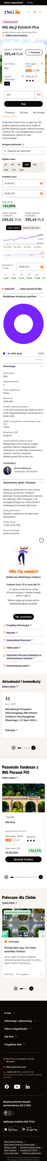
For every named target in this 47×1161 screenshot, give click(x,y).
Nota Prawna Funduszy (13, 1141)
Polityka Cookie (10, 1147)
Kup (23, 103)
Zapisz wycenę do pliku (31, 288)
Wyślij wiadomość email (16, 1067)
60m (6, 170)
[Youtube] (17, 1087)
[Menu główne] (41, 11)
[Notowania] (34, 11)
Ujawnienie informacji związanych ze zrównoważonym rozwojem (24, 656)
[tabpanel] (23, 130)
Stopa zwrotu (14, 227)
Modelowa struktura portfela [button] (19, 296)
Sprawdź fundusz (23, 859)
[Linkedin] (28, 1087)
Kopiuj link (9, 288)
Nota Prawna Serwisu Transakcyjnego (19, 1144)
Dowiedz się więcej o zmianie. (23, 603)
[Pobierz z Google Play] (30, 1129)
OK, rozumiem (24, 616)
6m (19, 164)
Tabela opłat (13, 647)
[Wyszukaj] (28, 11)
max (22, 170)
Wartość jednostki (31, 227)
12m (27, 164)
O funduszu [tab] (10, 112)
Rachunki (11, 632)
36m (35, 164)
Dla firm (9, 1036)
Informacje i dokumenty (18, 1020)
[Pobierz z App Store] (11, 1129)
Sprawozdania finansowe (18, 640)
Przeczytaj (23, 730)
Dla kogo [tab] (24, 112)
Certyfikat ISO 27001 (28, 1150)
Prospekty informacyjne (18, 625)
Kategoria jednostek (11, 144)
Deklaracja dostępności (31, 1153)
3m (12, 164)
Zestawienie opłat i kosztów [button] (19, 482)
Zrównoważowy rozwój (17, 665)
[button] (23, 183)
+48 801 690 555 (13, 1072)
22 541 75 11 (28, 1072)
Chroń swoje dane (11, 1153)
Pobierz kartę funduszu (16, 35)
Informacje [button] (9, 366)
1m (5, 164)
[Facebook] (7, 1087)
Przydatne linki (13, 1044)
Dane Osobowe (10, 1150)
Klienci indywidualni (15, 1028)
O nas (7, 1013)
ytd (14, 170)
